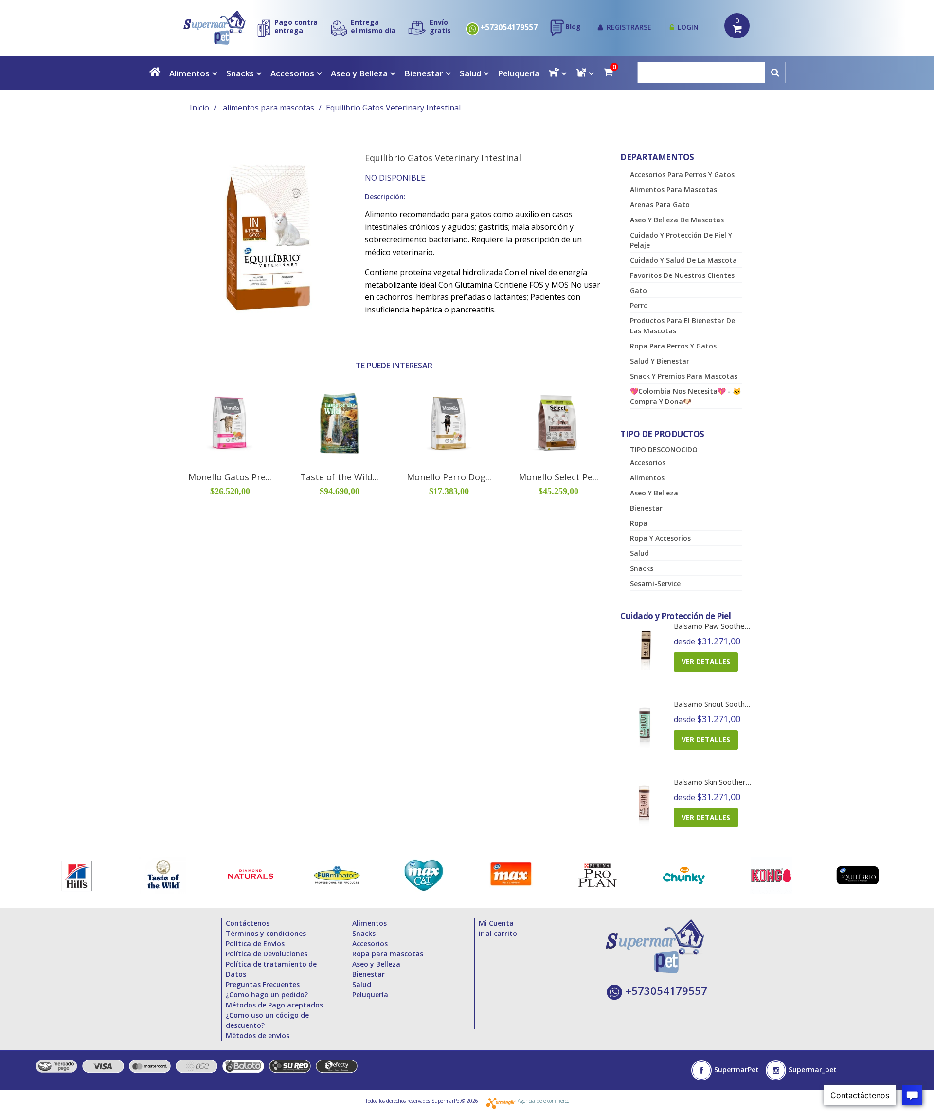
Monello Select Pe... (558, 477)
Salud (470, 73)
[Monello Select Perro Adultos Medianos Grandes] (558, 423)
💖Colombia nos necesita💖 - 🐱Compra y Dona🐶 (685, 396)
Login (688, 27)
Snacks (240, 73)
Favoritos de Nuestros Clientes (682, 275)
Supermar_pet (813, 1069)
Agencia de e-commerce (543, 1101)
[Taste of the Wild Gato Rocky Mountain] (339, 423)
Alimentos (189, 73)
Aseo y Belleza (359, 73)
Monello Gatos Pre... (229, 477)
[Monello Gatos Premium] (229, 423)
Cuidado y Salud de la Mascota (683, 260)
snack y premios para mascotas (683, 376)
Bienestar (423, 73)
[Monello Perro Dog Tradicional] (448, 423)
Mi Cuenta (496, 923)
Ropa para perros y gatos (673, 345)
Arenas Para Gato (660, 204)
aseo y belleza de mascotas (677, 219)
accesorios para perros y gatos (682, 174)
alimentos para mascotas (268, 107)
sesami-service (655, 583)
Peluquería (518, 73)
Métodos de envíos (257, 1035)
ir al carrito (498, 933)
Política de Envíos (255, 943)
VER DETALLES (706, 661)
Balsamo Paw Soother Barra (721, 626)
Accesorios (292, 73)
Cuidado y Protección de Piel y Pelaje (681, 240)
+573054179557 (509, 27)
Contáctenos (247, 923)
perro (639, 305)
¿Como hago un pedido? (267, 994)
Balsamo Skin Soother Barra (720, 782)
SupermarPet (736, 1069)
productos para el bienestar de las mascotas (682, 325)
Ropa (638, 523)
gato (638, 290)
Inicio (199, 107)
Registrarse (629, 27)
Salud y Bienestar (659, 361)
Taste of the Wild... (339, 477)
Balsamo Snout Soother (713, 704)
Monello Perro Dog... (449, 477)
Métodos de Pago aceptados (274, 1004)
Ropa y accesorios (660, 538)
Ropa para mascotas (387, 953)
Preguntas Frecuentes (263, 984)
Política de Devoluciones (266, 953)
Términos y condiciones (266, 933)
